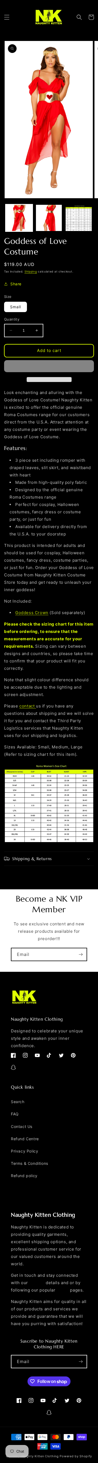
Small (15, 306)
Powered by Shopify (76, 1456)
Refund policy (24, 1175)
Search (17, 1101)
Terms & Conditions (29, 1163)
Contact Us (21, 1126)
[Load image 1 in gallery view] (19, 218)
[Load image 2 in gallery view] (49, 218)
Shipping (30, 271)
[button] (7, 17)
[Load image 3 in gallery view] (78, 218)
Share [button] (16, 284)
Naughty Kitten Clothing (39, 1456)
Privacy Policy (24, 1151)
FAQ (15, 1114)
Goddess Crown (31, 612)
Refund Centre (25, 1138)
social (63, 1290)
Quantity (11, 319)
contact (27, 706)
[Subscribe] (81, 954)
